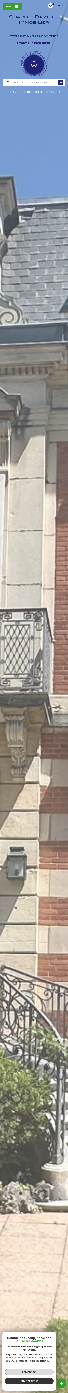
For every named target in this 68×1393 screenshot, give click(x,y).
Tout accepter (29, 1380)
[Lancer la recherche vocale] (34, 64)
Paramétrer (29, 1371)
